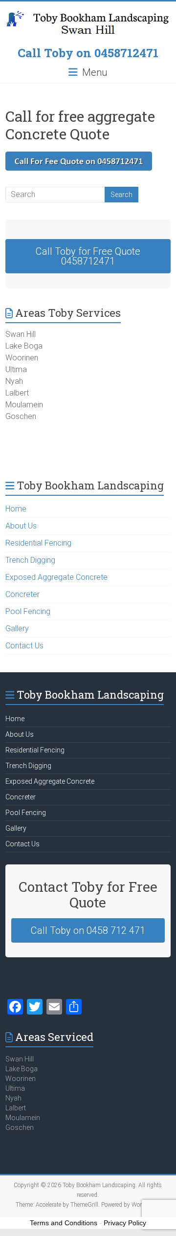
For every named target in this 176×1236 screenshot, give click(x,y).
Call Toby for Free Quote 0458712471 (88, 256)
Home (15, 508)
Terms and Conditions (63, 1223)
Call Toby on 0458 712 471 (88, 930)
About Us (21, 525)
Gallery (17, 628)
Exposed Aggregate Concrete (56, 577)
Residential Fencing (38, 543)
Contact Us (24, 645)
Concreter (22, 594)
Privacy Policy (125, 1223)
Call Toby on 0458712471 (88, 53)
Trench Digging (30, 560)
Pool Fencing (27, 611)
